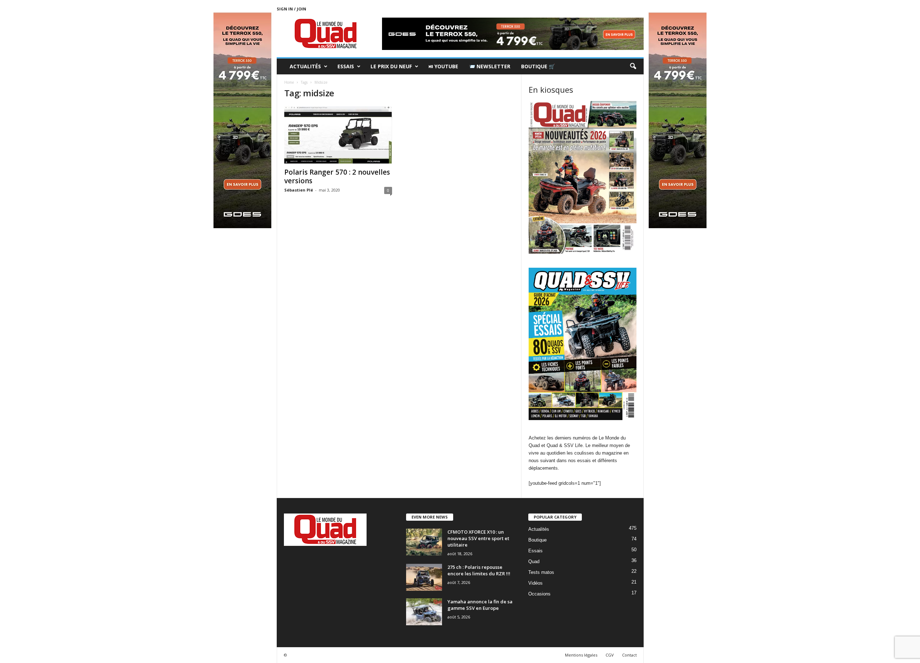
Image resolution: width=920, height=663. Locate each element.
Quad (533, 561)
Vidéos (535, 583)
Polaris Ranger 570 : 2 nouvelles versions (337, 176)
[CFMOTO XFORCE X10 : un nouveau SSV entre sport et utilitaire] (424, 542)
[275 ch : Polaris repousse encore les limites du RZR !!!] (424, 577)
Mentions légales (581, 655)
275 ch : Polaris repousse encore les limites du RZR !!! (478, 570)
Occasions (539, 594)
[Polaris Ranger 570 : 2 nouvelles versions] (338, 135)
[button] (633, 66)
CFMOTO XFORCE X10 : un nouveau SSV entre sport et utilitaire (478, 538)
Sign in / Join (291, 8)
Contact (629, 655)
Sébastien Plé (298, 190)
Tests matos (541, 572)
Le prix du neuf (391, 66)
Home (289, 82)
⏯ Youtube (443, 66)
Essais (345, 66)
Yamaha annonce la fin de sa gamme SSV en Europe (479, 604)
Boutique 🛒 (538, 66)
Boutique (537, 540)
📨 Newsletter (489, 66)
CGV (610, 655)
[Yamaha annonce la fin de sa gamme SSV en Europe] (424, 611)
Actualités (305, 66)
